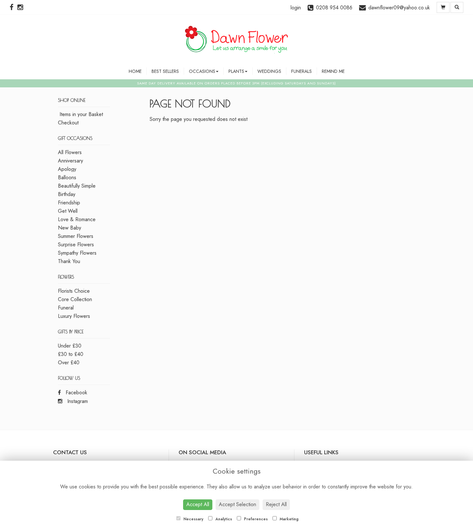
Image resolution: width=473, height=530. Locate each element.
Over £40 (68, 362)
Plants (236, 71)
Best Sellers (165, 71)
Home (135, 71)
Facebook (75, 392)
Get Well (68, 211)
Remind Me (333, 71)
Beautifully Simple (77, 186)
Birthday (66, 194)
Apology (67, 169)
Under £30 (69, 345)
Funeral (66, 307)
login (296, 7)
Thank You (69, 261)
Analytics (223, 519)
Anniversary (70, 160)
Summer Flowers (75, 236)
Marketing (288, 519)
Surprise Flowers (76, 244)
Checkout (68, 122)
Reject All (276, 504)
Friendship (69, 202)
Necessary (192, 519)
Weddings (269, 71)
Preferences (255, 519)
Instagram (77, 401)
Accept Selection (237, 504)
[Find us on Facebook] (13, 7)
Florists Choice (74, 291)
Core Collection (75, 299)
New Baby (69, 227)
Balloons (67, 177)
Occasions (202, 71)
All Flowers (70, 152)
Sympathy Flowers (77, 253)
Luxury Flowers (74, 316)
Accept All (197, 504)
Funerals (301, 71)
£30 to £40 (70, 354)
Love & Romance (77, 219)
